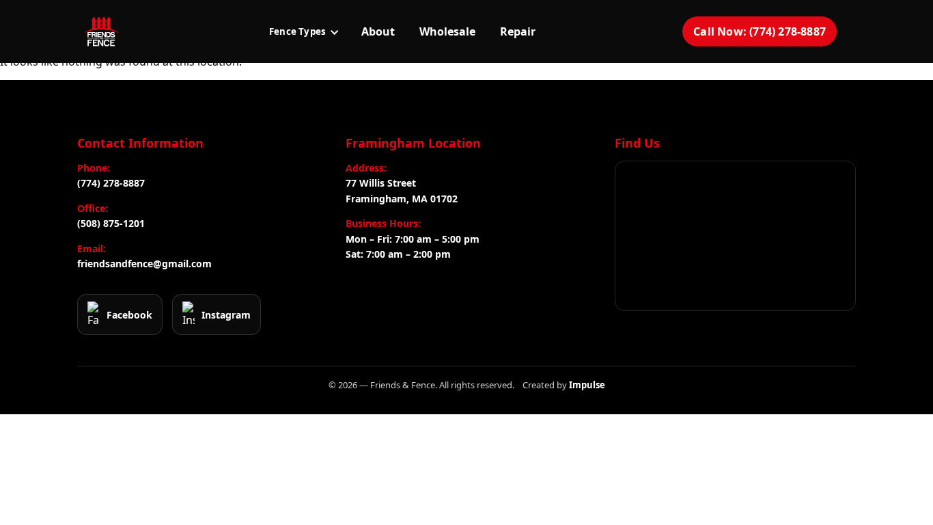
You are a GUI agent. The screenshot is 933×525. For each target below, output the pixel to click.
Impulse (587, 385)
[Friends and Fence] (101, 31)
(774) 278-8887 (111, 182)
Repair (517, 31)
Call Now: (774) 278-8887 (759, 31)
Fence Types (297, 31)
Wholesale (447, 31)
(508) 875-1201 (111, 223)
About (378, 31)
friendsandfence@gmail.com (144, 263)
